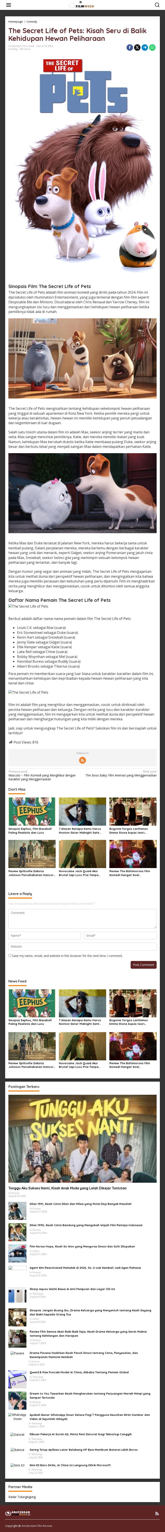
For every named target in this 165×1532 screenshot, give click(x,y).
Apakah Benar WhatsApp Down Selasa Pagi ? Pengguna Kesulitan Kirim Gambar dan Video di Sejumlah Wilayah (90, 1416)
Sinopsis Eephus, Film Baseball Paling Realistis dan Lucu (30, 830)
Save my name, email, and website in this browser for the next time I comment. (67, 956)
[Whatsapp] (152, 47)
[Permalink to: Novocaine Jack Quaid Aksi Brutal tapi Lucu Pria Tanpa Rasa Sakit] (82, 854)
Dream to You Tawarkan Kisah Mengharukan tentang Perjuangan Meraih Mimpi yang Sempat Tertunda (90, 1395)
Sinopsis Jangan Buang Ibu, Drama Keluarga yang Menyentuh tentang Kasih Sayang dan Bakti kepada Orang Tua (90, 1312)
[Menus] (8, 5)
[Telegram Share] (145, 47)
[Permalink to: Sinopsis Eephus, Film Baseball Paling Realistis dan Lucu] (32, 811)
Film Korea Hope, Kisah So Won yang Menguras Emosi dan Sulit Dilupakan (82, 1246)
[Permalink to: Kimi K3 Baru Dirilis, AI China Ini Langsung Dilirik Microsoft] (17, 1465)
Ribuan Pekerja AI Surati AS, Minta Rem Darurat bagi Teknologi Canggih (81, 1434)
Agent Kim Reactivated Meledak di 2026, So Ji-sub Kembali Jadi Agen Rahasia (85, 1267)
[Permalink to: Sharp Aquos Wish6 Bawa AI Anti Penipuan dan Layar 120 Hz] (17, 1296)
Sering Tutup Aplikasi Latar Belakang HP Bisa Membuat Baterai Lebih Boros (84, 1449)
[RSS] (82, 760)
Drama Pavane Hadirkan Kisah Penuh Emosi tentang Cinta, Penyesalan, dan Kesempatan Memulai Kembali (84, 1354)
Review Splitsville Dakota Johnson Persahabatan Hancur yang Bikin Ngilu (30, 873)
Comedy (13, 49)
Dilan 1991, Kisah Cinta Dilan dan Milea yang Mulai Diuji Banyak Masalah (80, 1204)
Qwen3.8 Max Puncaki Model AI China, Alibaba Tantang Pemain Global (79, 1372)
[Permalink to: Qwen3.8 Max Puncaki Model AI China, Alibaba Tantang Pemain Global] (17, 1379)
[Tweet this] (137, 47)
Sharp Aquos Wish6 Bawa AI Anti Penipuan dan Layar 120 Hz (72, 1289)
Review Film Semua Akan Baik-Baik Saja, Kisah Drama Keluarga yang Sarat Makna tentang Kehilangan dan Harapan (88, 1333)
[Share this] (130, 47)
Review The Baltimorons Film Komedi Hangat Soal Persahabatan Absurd (129, 873)
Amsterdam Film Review (36, 1526)
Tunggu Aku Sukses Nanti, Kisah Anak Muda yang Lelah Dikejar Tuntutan (67, 1188)
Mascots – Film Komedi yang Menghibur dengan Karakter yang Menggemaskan (42, 775)
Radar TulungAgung (22, 1497)
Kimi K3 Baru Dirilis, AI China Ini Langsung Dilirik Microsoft (70, 1465)
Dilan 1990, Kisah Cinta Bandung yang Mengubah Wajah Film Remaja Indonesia (86, 1225)
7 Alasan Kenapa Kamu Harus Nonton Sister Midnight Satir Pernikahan (80, 831)
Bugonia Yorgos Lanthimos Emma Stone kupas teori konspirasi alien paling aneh (129, 831)
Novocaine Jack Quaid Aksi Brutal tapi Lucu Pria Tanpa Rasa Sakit (78, 873)
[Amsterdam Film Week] (83, 5)
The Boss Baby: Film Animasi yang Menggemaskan (121, 773)
